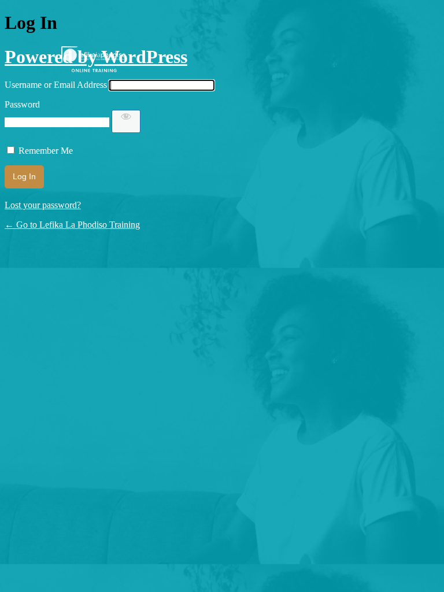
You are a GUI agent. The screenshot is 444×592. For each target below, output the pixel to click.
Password (22, 104)
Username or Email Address (56, 85)
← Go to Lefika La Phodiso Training (72, 225)
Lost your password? (43, 205)
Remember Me (45, 151)
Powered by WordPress (96, 56)
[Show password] (126, 121)
